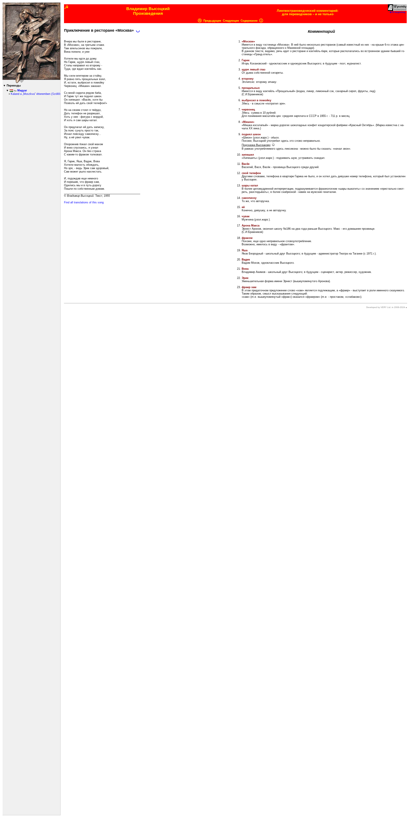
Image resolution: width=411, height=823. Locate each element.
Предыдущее (212, 20)
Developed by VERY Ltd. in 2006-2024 (385, 307)
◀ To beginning (397, 12)
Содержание (249, 20)
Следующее (231, 20)
